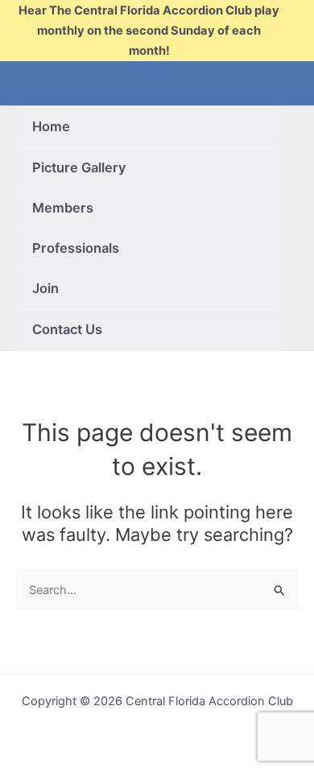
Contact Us (67, 329)
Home (51, 126)
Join (45, 288)
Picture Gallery (79, 167)
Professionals (75, 248)
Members (62, 208)
